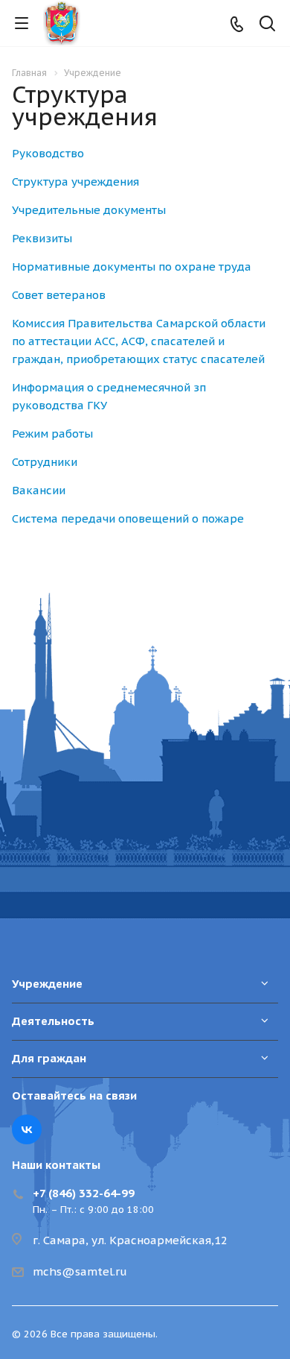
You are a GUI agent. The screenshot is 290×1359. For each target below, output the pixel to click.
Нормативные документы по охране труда (131, 266)
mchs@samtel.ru (80, 1271)
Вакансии (38, 490)
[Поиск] (267, 25)
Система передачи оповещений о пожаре (128, 518)
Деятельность (53, 1021)
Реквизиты (42, 238)
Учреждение (47, 984)
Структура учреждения (75, 181)
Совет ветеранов (59, 295)
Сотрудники (44, 462)
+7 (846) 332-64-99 (84, 1193)
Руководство (48, 153)
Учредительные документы (89, 210)
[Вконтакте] (27, 1129)
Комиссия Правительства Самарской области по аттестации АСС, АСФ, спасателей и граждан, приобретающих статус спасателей (138, 341)
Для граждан (49, 1058)
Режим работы (52, 433)
